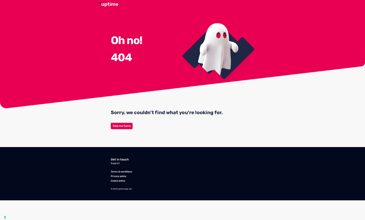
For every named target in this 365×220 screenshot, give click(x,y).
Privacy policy (118, 176)
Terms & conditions (121, 171)
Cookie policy (118, 180)
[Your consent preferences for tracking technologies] (5, 217)
